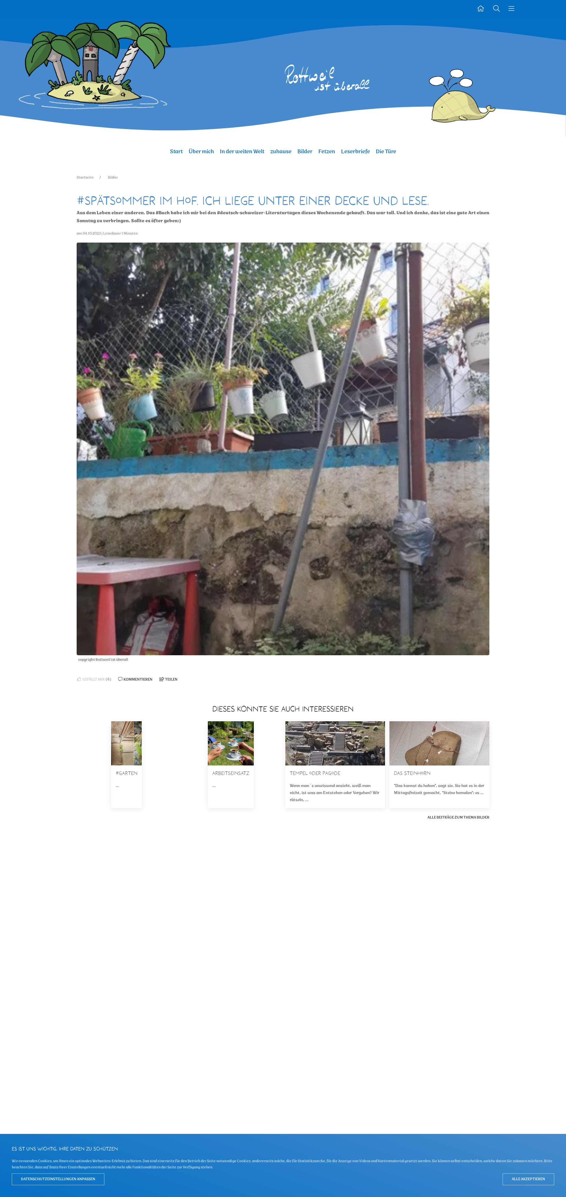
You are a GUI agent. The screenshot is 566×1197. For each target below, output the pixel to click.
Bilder (304, 152)
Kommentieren (137, 679)
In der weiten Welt (242, 152)
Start (176, 152)
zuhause (281, 152)
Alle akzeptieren (528, 1179)
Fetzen (326, 152)
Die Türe (386, 152)
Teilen (170, 679)
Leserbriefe (355, 152)
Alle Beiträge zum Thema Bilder (458, 817)
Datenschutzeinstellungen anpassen (58, 1179)
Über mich (201, 152)
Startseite (85, 177)
